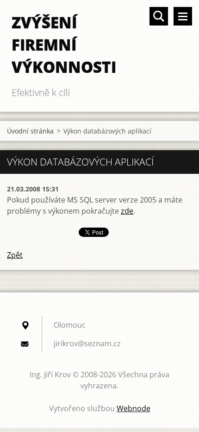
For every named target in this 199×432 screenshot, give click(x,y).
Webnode (133, 408)
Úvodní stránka (30, 131)
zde (127, 211)
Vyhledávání (158, 16)
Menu (183, 16)
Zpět (15, 255)
